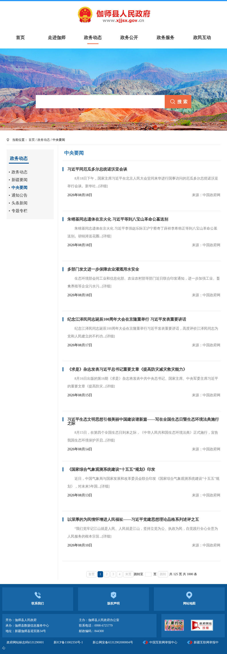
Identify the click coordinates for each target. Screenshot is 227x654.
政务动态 (93, 37)
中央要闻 (19, 187)
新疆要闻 (19, 180)
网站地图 (189, 603)
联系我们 (37, 603)
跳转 (163, 574)
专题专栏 (19, 211)
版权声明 (113, 603)
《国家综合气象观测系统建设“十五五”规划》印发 (111, 469)
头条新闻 (19, 203)
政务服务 (165, 37)
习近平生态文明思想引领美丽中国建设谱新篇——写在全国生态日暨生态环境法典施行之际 (143, 421)
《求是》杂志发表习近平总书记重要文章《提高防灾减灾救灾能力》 (127, 369)
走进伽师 (57, 37)
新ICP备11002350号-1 (69, 642)
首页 (32, 139)
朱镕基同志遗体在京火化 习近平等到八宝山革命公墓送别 (117, 219)
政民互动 (202, 37)
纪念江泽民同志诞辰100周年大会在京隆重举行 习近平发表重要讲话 (126, 319)
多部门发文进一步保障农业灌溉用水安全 (103, 269)
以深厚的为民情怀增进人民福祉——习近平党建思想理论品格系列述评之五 (133, 519)
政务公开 (129, 37)
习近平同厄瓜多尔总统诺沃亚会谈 (97, 169)
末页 (128, 574)
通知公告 (19, 195)
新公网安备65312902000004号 (113, 642)
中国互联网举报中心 (163, 642)
